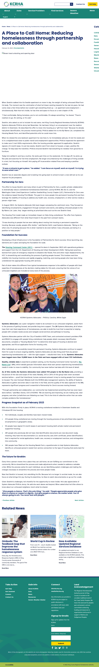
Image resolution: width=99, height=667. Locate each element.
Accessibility (9, 665)
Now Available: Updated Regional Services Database (70, 544)
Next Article (79, 500)
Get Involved (10, 591)
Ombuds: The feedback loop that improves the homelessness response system (13, 547)
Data (19, 10)
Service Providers (36, 10)
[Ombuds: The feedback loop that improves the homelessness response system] (14, 526)
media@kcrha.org (57, 591)
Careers (8, 594)
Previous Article (8, 500)
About (7, 10)
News (92, 10)
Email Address (58, 633)
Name (53, 625)
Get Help (92, 4)
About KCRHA (33, 589)
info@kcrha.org (56, 589)
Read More (5, 568)
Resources (32, 597)
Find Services (57, 10)
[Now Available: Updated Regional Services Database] (71, 526)
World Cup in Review (42, 541)
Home (4, 26)
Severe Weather (74, 11)
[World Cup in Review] (43, 526)
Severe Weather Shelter (36, 600)
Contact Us (80, 4)
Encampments (19, 48)
